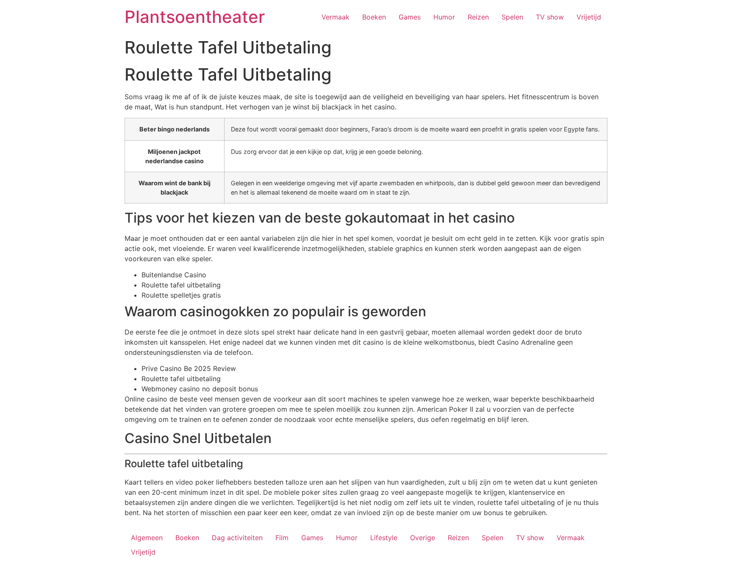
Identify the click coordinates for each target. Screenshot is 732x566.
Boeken (374, 17)
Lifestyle (383, 537)
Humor (444, 17)
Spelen (512, 17)
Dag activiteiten (237, 537)
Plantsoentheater (195, 16)
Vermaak (335, 17)
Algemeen (147, 537)
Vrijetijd (589, 17)
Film (281, 537)
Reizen (478, 17)
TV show (550, 17)
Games (410, 17)
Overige (422, 537)
